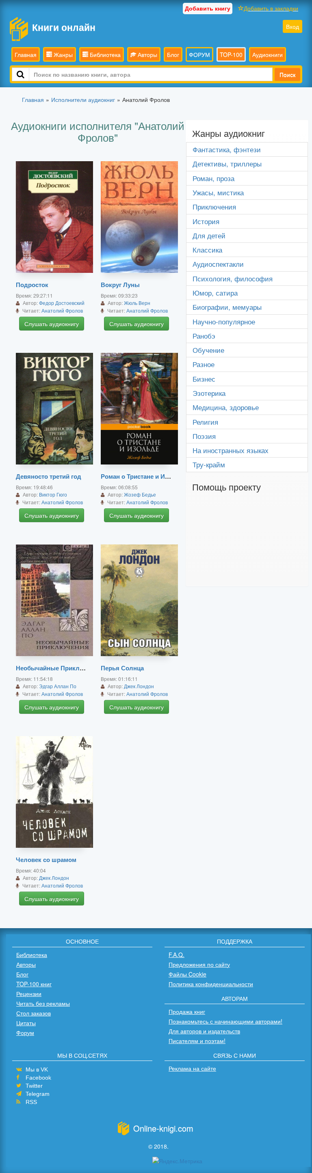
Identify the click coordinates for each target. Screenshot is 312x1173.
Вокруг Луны (120, 284)
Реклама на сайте (192, 1068)
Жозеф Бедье (140, 494)
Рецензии (28, 993)
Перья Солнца (122, 667)
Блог (173, 54)
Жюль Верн (137, 302)
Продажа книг (187, 1011)
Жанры (62, 54)
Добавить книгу (207, 8)
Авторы (146, 54)
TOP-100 (231, 54)
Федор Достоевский (61, 302)
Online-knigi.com (163, 1128)
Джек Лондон (139, 686)
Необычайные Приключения (59, 667)
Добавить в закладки (271, 8)
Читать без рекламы (43, 1003)
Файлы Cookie (187, 974)
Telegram (38, 1094)
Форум (25, 1032)
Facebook (38, 1077)
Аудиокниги (267, 54)
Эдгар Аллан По (57, 686)
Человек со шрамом (46, 859)
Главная (26, 54)
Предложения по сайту (199, 964)
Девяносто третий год (48, 476)
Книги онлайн (63, 27)
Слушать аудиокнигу (51, 324)
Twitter (34, 1086)
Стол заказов (33, 1013)
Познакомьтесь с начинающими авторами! (225, 1021)
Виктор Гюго (53, 494)
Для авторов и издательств (204, 1031)
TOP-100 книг (34, 984)
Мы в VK (37, 1069)
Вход (292, 26)
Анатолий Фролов (62, 310)
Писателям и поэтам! (197, 1041)
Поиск (287, 74)
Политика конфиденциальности (211, 984)
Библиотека (104, 54)
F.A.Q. (176, 954)
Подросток (32, 284)
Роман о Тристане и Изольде (143, 476)
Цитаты (26, 1023)
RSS (31, 1102)
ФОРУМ (199, 54)
